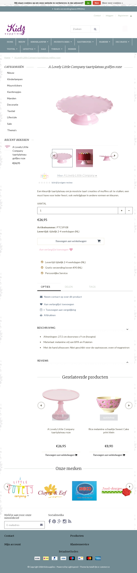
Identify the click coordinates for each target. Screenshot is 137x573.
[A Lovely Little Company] (20, 488)
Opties (45, 286)
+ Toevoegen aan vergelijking (59, 309)
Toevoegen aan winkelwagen (60, 454)
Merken (72, 49)
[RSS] (69, 521)
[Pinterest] (54, 521)
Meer (75, 175)
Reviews (42, 360)
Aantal (41, 203)
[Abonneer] (41, 523)
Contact (97, 15)
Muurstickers (62, 42)
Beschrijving (46, 327)
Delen (69, 286)
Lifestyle (28, 49)
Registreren (123, 15)
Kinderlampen (39, 42)
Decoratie (122, 42)
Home (10, 42)
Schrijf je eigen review (62, 182)
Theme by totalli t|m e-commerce (95, 567)
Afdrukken (49, 315)
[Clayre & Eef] (52, 491)
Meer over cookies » (112, 3)
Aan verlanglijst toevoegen (53, 249)
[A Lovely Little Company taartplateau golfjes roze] (62, 158)
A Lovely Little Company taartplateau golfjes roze (37, 57)
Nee (97, 3)
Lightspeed (73, 567)
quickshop (61, 417)
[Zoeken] (95, 29)
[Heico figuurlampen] (84, 491)
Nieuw (22, 42)
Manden (103, 42)
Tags (92, 286)
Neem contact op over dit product (63, 296)
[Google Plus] (59, 521)
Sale (43, 49)
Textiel (11, 49)
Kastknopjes (84, 42)
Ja (88, 3)
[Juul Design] (117, 491)
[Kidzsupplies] (35, 29)
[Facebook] (49, 521)
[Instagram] (65, 521)
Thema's (56, 49)
